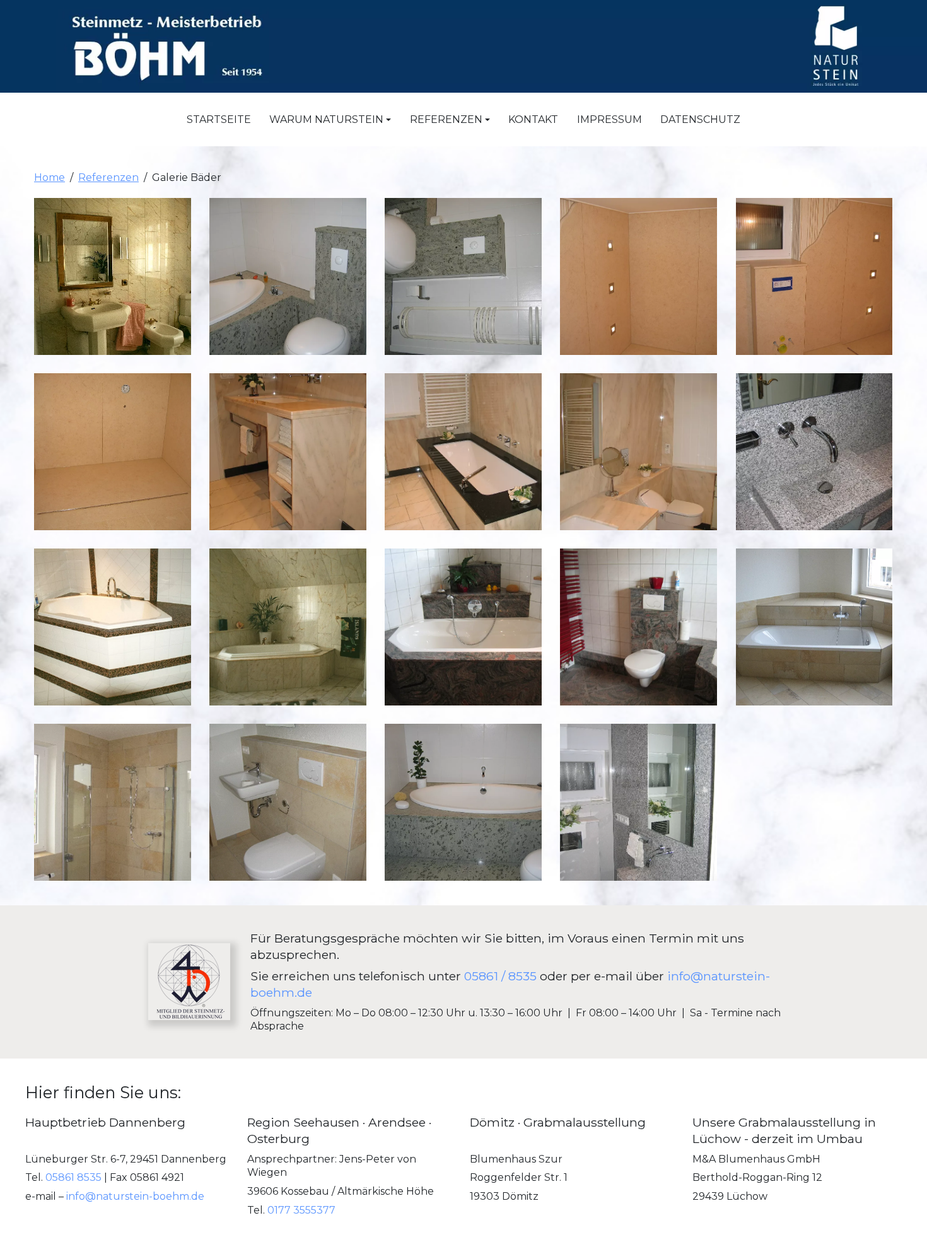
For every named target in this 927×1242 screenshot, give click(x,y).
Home (49, 177)
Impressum (609, 119)
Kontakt (533, 119)
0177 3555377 (301, 1210)
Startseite (219, 119)
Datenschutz (700, 119)
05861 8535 (73, 1178)
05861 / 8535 (500, 976)
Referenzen (108, 177)
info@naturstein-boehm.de (135, 1196)
